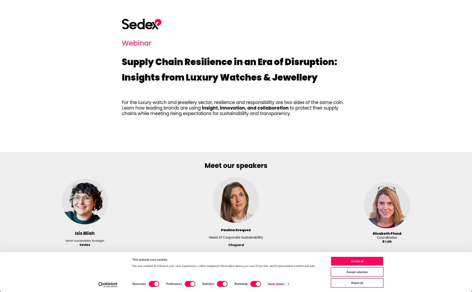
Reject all (357, 282)
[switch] (190, 284)
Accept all (357, 261)
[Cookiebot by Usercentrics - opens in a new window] (108, 285)
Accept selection (357, 272)
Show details (276, 284)
